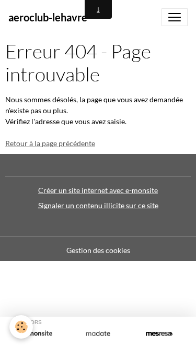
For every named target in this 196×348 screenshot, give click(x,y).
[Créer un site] (36, 333)
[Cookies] (21, 327)
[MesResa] (159, 333)
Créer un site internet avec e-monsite (98, 190)
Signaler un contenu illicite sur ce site (98, 205)
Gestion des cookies (98, 250)
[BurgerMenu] (175, 17)
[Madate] (98, 333)
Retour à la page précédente (50, 143)
